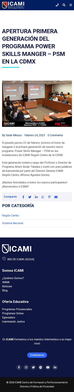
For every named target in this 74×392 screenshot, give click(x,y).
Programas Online (13, 313)
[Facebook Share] (23, 197)
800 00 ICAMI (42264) (20, 259)
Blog (5, 290)
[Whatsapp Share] (43, 197)
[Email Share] (56, 197)
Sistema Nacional (12, 223)
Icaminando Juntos (13, 321)
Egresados (8, 317)
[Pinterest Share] (49, 197)
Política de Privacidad (42, 386)
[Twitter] (33, 367)
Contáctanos (37, 355)
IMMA (5, 282)
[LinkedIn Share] (36, 197)
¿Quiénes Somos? (13, 278)
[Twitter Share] (30, 197)
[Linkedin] (55, 367)
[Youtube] (48, 367)
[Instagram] (26, 367)
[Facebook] (19, 367)
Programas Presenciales (17, 309)
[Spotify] (40, 367)
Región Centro (10, 215)
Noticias (7, 286)
